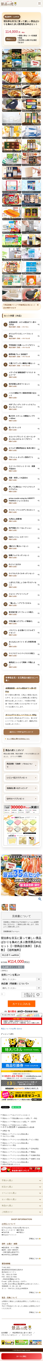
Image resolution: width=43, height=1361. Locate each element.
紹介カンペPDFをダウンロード (21, 732)
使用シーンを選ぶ (11, 975)
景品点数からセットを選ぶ (21, 1118)
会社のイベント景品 (9, 1145)
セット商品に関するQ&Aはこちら (18, 739)
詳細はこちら (34, 1238)
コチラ (23, 1281)
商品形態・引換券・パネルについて (20, 765)
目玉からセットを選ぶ (19, 1125)
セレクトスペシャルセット (21, 1115)
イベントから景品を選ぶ (20, 1134)
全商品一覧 (6, 1131)
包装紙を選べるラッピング (17, 788)
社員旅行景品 (35, 1155)
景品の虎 (19, 1350)
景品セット (6, 1115)
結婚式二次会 (35, 1159)
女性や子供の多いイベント (11, 1164)
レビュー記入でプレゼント (17, 778)
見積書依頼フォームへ (11, 931)
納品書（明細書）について (15, 983)
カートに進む (21, 1356)
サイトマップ (27, 1335)
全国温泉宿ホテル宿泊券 (26, 1127)
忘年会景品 (35, 1148)
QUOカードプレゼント (16, 799)
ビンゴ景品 (35, 1139)
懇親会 (33, 1152)
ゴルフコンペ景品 (8, 1136)
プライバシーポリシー (9, 1335)
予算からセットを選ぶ (19, 1122)
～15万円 (33, 1122)
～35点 (35, 1118)
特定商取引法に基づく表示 (22, 1333)
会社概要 (4, 1333)
